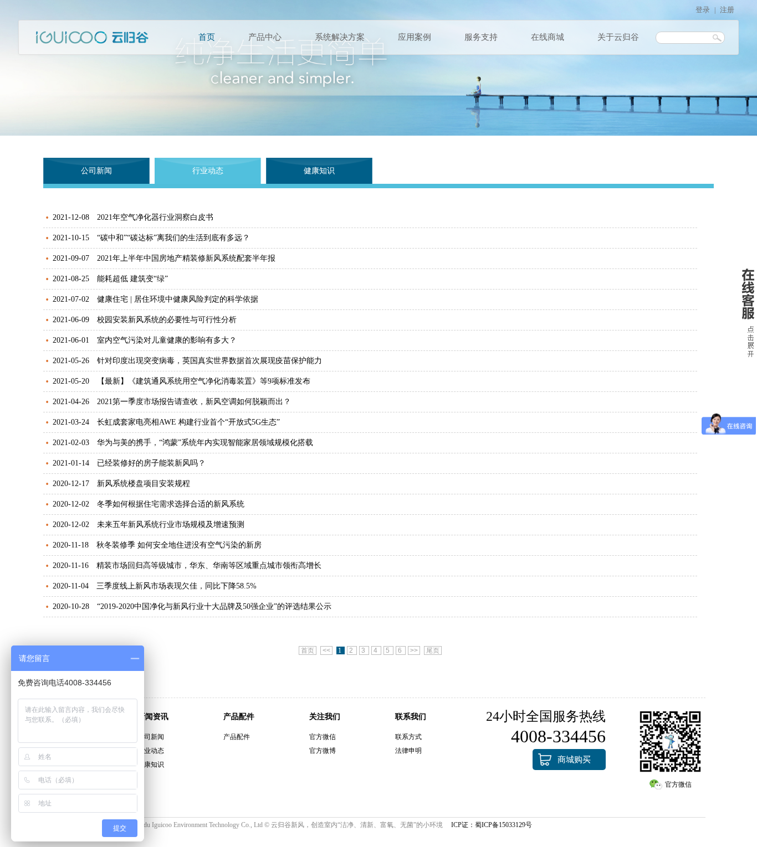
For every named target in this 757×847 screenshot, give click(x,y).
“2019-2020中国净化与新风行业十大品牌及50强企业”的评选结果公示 (214, 606)
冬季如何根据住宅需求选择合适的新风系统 (170, 504)
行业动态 (207, 171)
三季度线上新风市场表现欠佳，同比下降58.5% (176, 586)
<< (326, 650)
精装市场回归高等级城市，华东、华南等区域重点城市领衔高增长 (208, 565)
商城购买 (574, 759)
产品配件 (236, 737)
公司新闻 (96, 171)
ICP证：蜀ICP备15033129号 (491, 825)
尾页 (432, 650)
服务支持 (481, 37)
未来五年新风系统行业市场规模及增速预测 (170, 524)
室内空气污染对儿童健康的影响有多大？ (167, 340)
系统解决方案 (340, 37)
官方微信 (322, 737)
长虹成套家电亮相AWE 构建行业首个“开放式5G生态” (188, 422)
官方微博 (322, 751)
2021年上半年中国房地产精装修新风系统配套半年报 (186, 258)
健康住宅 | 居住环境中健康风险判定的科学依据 (177, 299)
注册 (727, 10)
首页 (206, 37)
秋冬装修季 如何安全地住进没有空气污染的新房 (179, 545)
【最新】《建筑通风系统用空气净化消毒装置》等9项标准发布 (203, 381)
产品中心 (265, 37)
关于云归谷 (618, 37)
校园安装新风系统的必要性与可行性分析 (167, 320)
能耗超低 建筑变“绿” (132, 279)
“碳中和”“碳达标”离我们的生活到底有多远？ (173, 238)
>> (414, 650)
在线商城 (547, 37)
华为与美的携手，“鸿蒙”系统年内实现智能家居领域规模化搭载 (205, 442)
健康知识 (319, 171)
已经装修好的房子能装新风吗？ (151, 463)
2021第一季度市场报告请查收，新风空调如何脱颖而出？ (194, 401)
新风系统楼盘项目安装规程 (143, 483)
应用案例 (414, 37)
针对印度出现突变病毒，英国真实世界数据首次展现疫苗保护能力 (209, 361)
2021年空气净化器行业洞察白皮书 (155, 217)
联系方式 (408, 737)
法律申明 (408, 751)
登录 (702, 10)
